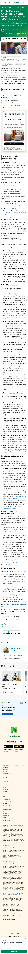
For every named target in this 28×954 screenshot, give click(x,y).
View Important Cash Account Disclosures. (12, 901)
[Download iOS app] (8, 746)
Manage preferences (14, 947)
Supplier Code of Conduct (8, 802)
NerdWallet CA (15, 936)
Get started (6, 714)
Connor (16, 648)
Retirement (8, 7)
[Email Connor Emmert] (12, 650)
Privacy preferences (6, 812)
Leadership (6, 765)
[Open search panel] (10, 2)
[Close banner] (25, 703)
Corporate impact (6, 770)
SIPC (20, 887)
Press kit (5, 789)
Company (6, 762)
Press (4, 787)
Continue (14, 951)
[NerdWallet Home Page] (5, 2)
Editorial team (7, 785)
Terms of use (6, 799)
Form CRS (5, 890)
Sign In (16, 2)
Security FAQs (19, 765)
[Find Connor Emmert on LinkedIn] (15, 650)
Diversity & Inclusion (6, 774)
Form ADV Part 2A (13, 890)
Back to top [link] (6, 638)
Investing (10, 626)
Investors (6, 791)
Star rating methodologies (7, 781)
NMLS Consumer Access (9, 844)
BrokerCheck (17, 894)
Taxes (3, 626)
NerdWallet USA (15, 933)
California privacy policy (7, 808)
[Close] (26, 938)
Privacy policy (7, 805)
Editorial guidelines (6, 778)
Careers (5, 767)
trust (5, 293)
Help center (18, 762)
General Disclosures (17, 893)
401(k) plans (6, 212)
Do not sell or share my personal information (7, 818)
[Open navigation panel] (2, 2)
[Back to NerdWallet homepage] (2, 7)
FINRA (16, 887)
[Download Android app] (19, 746)
